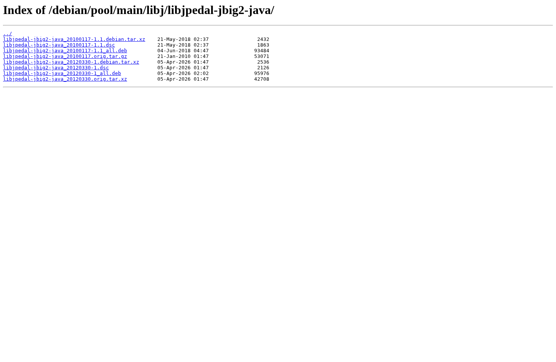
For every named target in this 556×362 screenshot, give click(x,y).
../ (7, 33)
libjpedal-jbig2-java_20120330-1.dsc (56, 67)
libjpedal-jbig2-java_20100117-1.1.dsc (59, 45)
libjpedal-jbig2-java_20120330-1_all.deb (62, 73)
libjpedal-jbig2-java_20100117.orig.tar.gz (65, 56)
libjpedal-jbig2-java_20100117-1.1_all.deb (65, 50)
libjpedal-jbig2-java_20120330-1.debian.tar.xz (71, 62)
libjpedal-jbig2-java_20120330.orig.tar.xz (65, 79)
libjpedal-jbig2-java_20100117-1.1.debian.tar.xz (74, 39)
